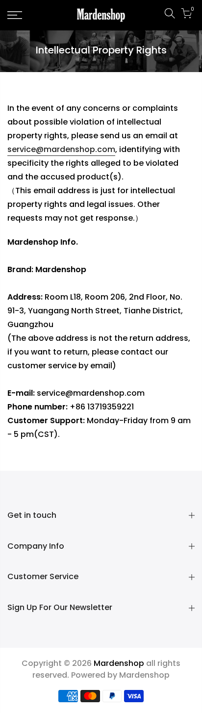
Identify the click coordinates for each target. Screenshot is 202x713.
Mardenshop (144, 675)
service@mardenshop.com (61, 149)
